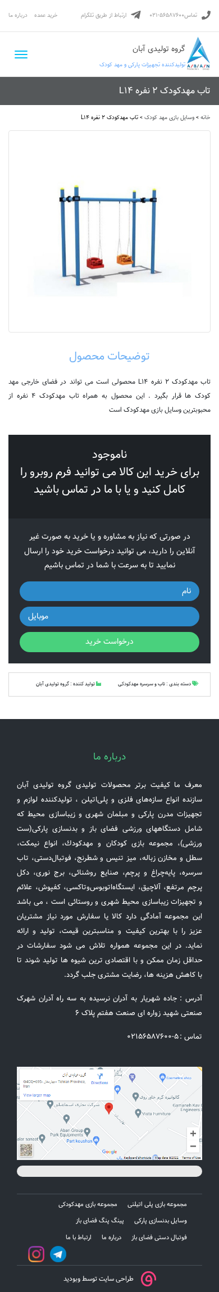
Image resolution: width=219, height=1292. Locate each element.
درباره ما (18, 15)
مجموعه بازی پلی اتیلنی (157, 1204)
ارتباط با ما (79, 1237)
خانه (205, 117)
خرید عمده (46, 15)
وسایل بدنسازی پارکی (160, 1221)
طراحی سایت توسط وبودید (98, 1278)
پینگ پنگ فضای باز (100, 1221)
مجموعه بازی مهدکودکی (87, 1204)
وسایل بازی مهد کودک (169, 117)
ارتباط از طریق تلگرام (103, 15)
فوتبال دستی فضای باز (159, 1237)
